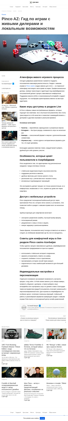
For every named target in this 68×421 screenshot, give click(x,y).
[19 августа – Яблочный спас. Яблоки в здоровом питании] (9, 99)
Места (32, 6)
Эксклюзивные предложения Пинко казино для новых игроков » (56, 320)
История (45, 6)
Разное (20, 11)
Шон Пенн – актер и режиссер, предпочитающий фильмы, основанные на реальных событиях (33, 387)
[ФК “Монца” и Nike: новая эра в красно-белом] (56, 333)
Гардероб (18, 6)
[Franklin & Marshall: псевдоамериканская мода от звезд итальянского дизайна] (12, 372)
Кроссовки (25, 6)
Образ (14, 11)
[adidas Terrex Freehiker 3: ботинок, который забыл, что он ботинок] (34, 333)
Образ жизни (52, 6)
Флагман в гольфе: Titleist (56, 383)
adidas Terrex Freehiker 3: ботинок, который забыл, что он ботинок (33, 347)
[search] (65, 2)
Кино (25, 379)
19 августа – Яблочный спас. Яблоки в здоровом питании (9, 107)
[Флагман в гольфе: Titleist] (56, 372)
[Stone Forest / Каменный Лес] (34, 2)
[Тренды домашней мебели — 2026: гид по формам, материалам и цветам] (9, 116)
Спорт (11, 6)
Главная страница (7, 11)
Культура (38, 6)
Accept (42, 418)
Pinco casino (30, 86)
